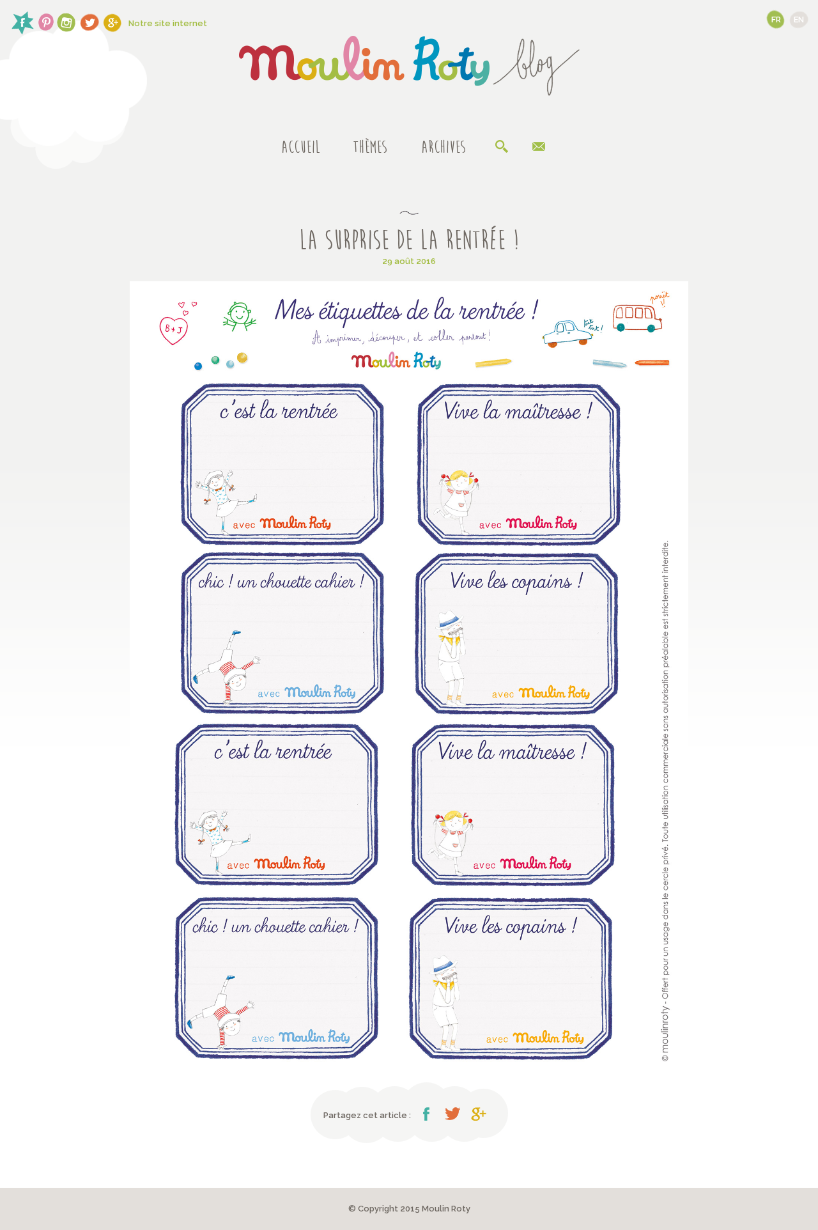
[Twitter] (89, 23)
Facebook (426, 1113)
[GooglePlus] (112, 23)
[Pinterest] (45, 23)
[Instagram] (66, 23)
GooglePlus (478, 1113)
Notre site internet (167, 23)
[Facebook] (22, 23)
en (799, 19)
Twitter (452, 1113)
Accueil (300, 147)
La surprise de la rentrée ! (409, 240)
